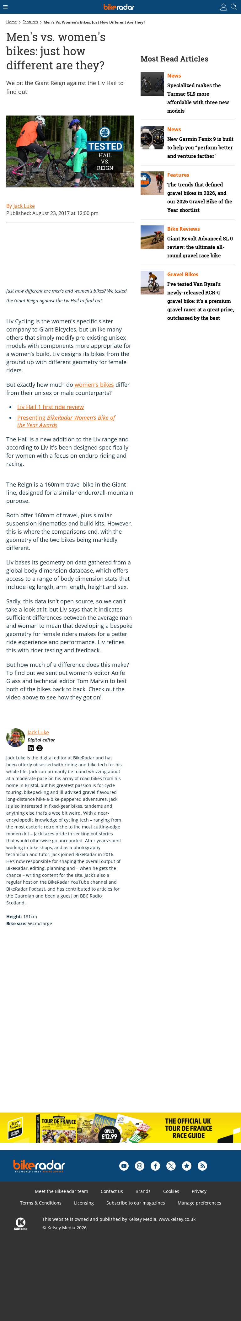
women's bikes (94, 384)
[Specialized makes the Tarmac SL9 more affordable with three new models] (152, 84)
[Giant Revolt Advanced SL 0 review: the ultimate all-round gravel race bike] (152, 237)
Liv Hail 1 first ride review (50, 407)
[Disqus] (103, 1026)
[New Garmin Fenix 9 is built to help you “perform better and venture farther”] (152, 137)
